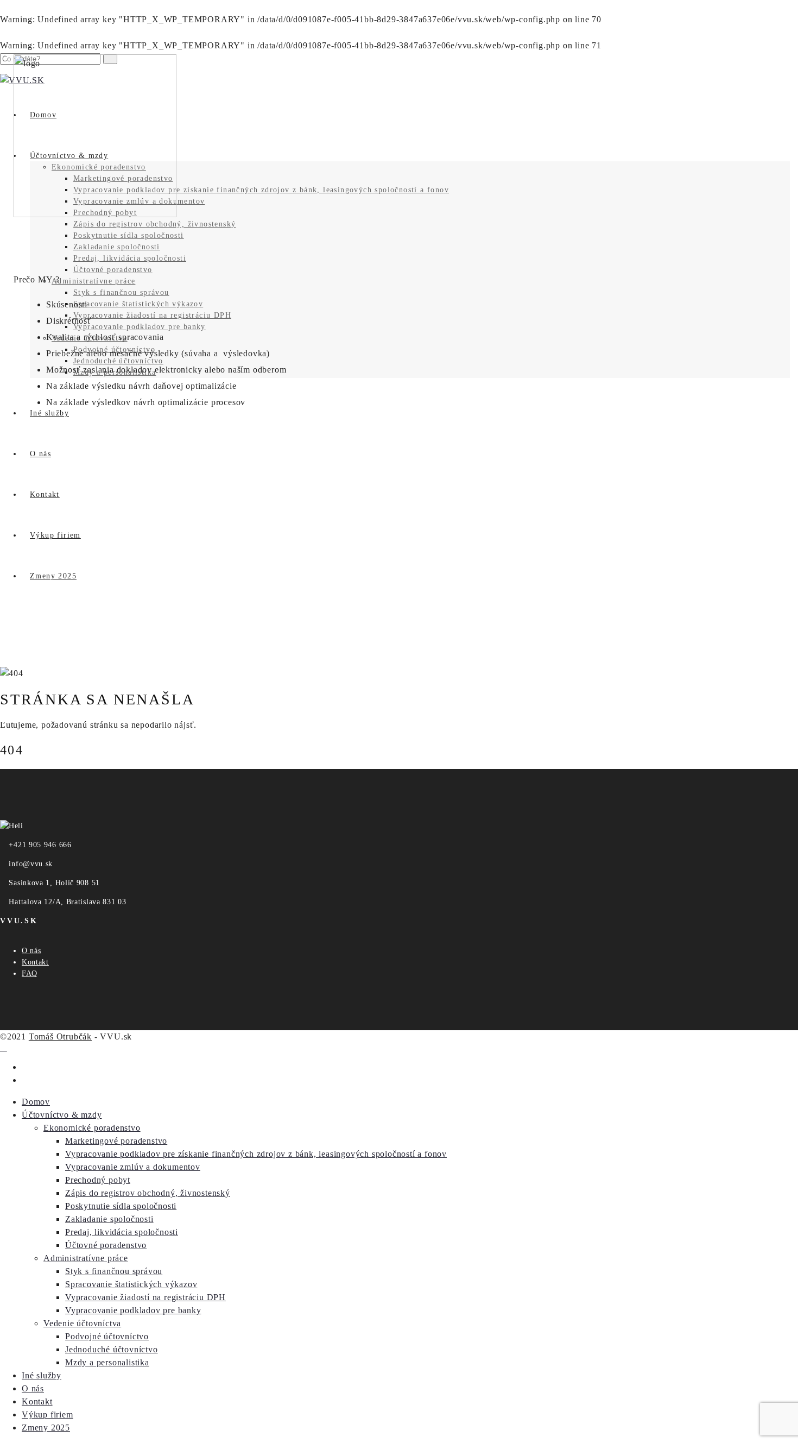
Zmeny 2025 (46, 1427)
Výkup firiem (47, 1414)
